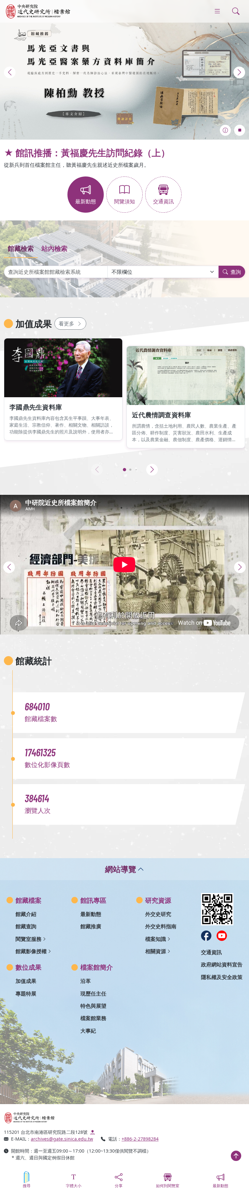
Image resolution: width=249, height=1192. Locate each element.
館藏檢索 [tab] (21, 248)
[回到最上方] (236, 1156)
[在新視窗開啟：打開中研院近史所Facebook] (206, 936)
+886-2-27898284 (140, 1139)
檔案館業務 (93, 1018)
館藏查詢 (26, 926)
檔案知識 (155, 938)
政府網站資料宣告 (222, 964)
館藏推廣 (90, 926)
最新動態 (90, 914)
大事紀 (88, 1030)
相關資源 (155, 951)
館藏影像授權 (31, 951)
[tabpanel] (124, 270)
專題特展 (26, 993)
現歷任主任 (93, 993)
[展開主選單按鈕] (236, 11)
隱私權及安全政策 (222, 977)
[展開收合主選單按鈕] (217, 11)
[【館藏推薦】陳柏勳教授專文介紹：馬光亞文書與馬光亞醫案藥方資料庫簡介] (124, 70)
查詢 (236, 271)
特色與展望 (93, 1005)
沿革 (85, 980)
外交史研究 (158, 914)
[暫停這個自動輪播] (239, 130)
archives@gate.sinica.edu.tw (62, 1139)
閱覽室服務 (29, 938)
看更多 (66, 323)
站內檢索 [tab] (54, 248)
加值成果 (26, 980)
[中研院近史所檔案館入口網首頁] (62, 1117)
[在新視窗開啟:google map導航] (92, 1132)
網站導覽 (120, 869)
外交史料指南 (160, 926)
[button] (10, 72)
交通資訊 (211, 952)
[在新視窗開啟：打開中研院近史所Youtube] (222, 936)
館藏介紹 (26, 914)
